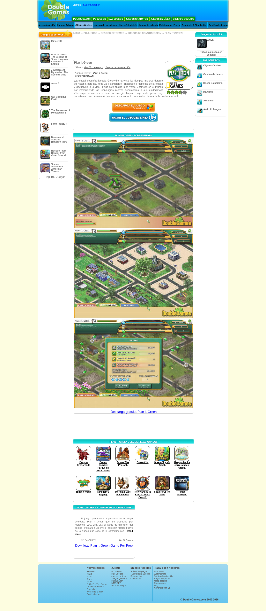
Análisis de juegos (138, 571)
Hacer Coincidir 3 (128, 25)
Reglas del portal (162, 578)
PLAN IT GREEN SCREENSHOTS (133, 135)
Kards (89, 579)
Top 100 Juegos (55, 176)
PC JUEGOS (90, 33)
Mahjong (208, 91)
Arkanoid (208, 100)
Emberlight (92, 589)
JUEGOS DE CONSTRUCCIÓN (144, 33)
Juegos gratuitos (137, 19)
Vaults (89, 581)
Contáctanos (160, 583)
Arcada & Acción (46, 25)
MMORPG (116, 583)
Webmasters (160, 574)
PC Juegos (99, 19)
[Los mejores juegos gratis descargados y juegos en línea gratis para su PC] (55, 10)
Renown (90, 571)
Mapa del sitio (160, 581)
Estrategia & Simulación (194, 25)
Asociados (159, 571)
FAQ (156, 585)
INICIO (76, 33)
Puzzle (177, 25)
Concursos (135, 578)
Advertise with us (162, 588)
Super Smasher (91, 5)
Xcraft (89, 574)
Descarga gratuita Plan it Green (134, 412)
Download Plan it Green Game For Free (104, 545)
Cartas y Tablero (65, 25)
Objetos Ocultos (183, 19)
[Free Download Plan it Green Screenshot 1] (133, 183)
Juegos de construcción (117, 67)
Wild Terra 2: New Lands (95, 593)
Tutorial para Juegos (140, 574)
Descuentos (136, 576)
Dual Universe (93, 594)
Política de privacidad (164, 576)
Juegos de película (148, 25)
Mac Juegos (115, 19)
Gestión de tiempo (218, 25)
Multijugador (82, 19)
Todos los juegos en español (211, 53)
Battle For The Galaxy (97, 584)
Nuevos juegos (96, 567)
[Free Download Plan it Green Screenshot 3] (133, 363)
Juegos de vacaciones (105, 25)
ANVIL (90, 576)
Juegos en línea (160, 19)
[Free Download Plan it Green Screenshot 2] (133, 273)
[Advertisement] (133, 47)
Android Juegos (212, 109)
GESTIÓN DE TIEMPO (112, 33)
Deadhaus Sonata (95, 586)
